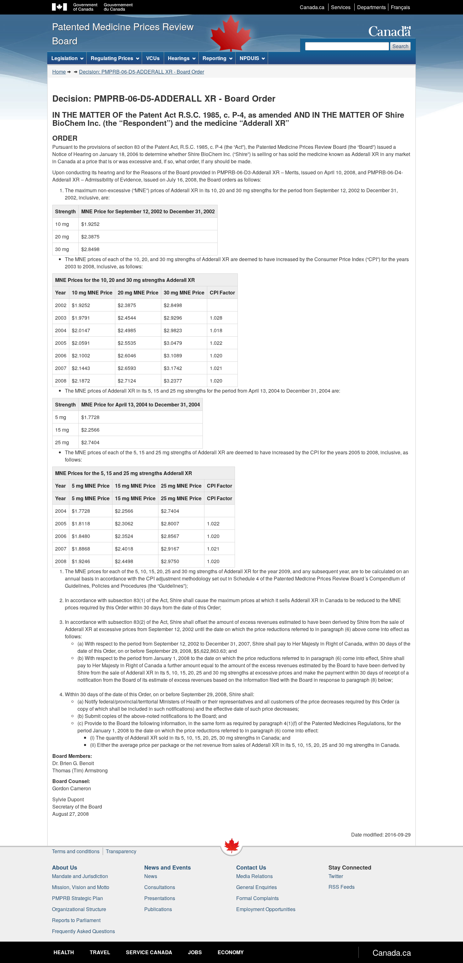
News (150, 876)
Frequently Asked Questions (83, 931)
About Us (64, 867)
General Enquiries (256, 887)
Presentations (159, 898)
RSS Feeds (342, 886)
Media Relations (254, 876)
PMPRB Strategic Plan (77, 898)
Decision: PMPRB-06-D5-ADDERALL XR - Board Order (141, 71)
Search (400, 46)
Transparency (121, 851)
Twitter (336, 876)
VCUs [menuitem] (153, 58)
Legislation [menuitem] (64, 58)
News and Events (167, 867)
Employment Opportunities (265, 909)
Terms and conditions (76, 851)
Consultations (159, 887)
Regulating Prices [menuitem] (112, 58)
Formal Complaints (257, 898)
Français (400, 7)
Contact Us (251, 867)
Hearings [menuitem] (179, 58)
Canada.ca (312, 7)
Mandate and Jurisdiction (80, 876)
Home (59, 71)
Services (341, 7)
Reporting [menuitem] (214, 58)
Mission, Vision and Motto (80, 887)
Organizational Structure (79, 909)
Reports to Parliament (76, 920)
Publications (158, 909)
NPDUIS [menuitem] (249, 58)
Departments (371, 7)
